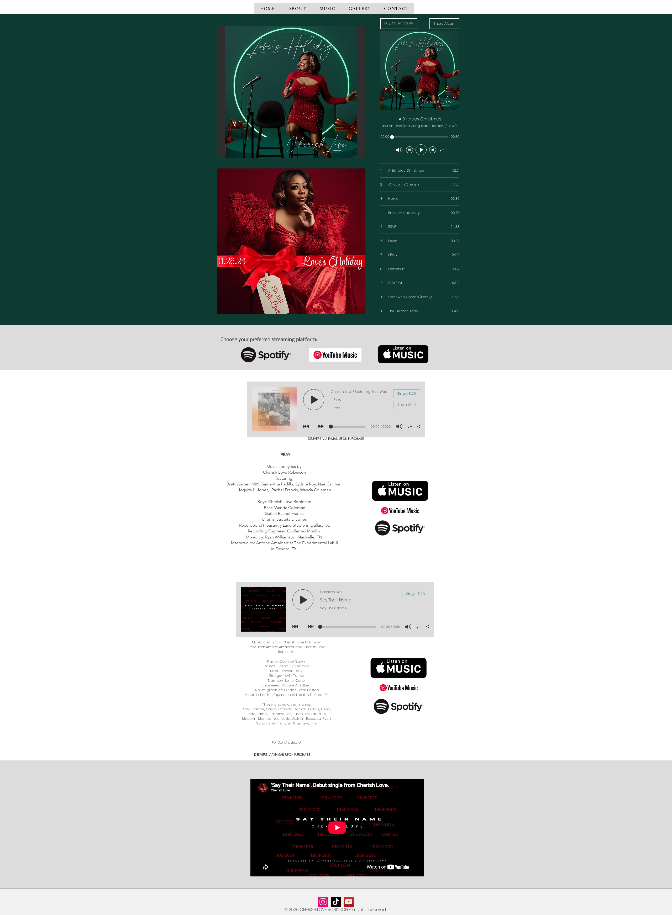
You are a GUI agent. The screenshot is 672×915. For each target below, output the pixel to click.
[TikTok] (336, 902)
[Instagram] (323, 902)
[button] (291, 92)
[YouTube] (349, 902)
